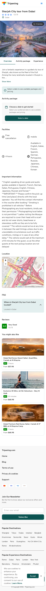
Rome (4, 546)
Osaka (21, 533)
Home (4, 456)
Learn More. (17, 583)
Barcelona (6, 564)
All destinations (15, 546)
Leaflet (19, 286)
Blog (4, 462)
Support (5, 479)
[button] (22, 269)
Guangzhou (20, 541)
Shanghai (5, 533)
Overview (8, 61)
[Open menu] (41, 3)
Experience (38, 61)
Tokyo (14, 533)
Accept (33, 576)
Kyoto (33, 537)
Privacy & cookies (10, 474)
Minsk (39, 537)
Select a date (23, 118)
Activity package (23, 61)
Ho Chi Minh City (35, 541)
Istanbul (29, 533)
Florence (15, 564)
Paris (12, 541)
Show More (6, 82)
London (5, 541)
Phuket (36, 564)
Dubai (11, 560)
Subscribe (23, 517)
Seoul (26, 537)
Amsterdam (26, 564)
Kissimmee (6, 537)
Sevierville (17, 537)
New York (34, 560)
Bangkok (37, 533)
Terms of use (7, 468)
